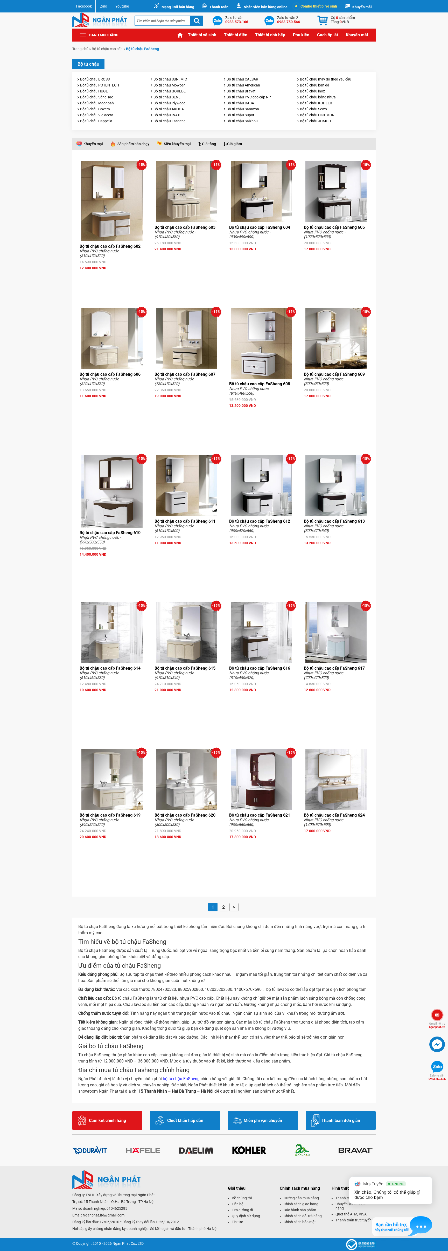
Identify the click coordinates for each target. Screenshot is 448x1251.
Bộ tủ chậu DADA (240, 103)
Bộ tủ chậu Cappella (96, 121)
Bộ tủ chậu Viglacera (96, 115)
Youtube (122, 6)
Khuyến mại (93, 144)
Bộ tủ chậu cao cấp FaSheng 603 (185, 227)
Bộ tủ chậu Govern (95, 109)
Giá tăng (209, 144)
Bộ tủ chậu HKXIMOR (317, 115)
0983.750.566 (437, 1077)
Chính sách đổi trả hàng (303, 1216)
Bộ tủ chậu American (243, 85)
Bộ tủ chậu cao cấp (107, 49)
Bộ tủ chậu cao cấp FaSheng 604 (259, 227)
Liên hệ (237, 1204)
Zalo (103, 6)
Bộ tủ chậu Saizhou (242, 121)
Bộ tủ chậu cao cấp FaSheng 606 (110, 374)
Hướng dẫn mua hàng (301, 1198)
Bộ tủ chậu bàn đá (314, 85)
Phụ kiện (301, 34)
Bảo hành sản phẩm (300, 1210)
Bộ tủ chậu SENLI (167, 97)
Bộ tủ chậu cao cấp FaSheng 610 (110, 532)
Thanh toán (218, 7)
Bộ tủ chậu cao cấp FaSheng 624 (334, 815)
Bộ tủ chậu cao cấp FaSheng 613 (334, 521)
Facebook (84, 6)
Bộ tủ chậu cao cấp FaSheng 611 (185, 521)
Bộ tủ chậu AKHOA (168, 109)
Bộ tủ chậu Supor (240, 115)
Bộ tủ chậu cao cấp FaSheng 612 (259, 521)
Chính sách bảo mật (300, 1222)
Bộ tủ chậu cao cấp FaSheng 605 (334, 227)
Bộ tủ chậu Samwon (243, 109)
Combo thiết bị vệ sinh (318, 6)
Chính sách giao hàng (301, 1204)
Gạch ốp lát (327, 34)
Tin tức (237, 1222)
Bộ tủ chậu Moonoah (97, 103)
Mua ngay (112, 277)
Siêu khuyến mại (177, 144)
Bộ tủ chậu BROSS (95, 79)
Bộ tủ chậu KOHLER (316, 103)
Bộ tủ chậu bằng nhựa (318, 97)
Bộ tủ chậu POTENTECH (99, 85)
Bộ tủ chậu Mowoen (169, 85)
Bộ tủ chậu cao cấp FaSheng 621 (259, 815)
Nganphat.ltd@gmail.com (103, 1215)
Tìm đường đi (242, 1210)
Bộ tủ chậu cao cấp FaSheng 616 (259, 668)
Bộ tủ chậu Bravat (241, 91)
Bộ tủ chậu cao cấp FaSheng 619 (110, 815)
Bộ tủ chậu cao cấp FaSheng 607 (185, 374)
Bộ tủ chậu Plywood (169, 103)
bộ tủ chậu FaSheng (181, 1078)
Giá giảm (234, 144)
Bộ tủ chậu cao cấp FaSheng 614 (110, 668)
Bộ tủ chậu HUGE (94, 91)
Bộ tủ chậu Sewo (313, 109)
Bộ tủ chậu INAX (166, 115)
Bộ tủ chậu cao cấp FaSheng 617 (334, 668)
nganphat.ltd (437, 1025)
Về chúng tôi (242, 1198)
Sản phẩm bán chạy (133, 144)
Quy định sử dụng (246, 1216)
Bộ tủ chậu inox (312, 91)
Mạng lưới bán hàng (178, 7)
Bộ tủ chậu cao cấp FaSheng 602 (110, 246)
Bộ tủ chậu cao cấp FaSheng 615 (185, 668)
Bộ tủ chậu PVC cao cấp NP (249, 97)
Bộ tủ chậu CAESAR (242, 79)
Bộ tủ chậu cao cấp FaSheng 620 (185, 815)
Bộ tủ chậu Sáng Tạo (96, 97)
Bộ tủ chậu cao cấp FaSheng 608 (259, 383)
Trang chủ (180, 35)
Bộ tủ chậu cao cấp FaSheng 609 (334, 374)
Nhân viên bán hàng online (266, 7)
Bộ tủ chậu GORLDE (169, 91)
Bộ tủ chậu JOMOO (315, 121)
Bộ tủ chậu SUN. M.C (170, 79)
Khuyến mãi (362, 7)
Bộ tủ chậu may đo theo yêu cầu (325, 79)
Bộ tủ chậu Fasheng (169, 121)
